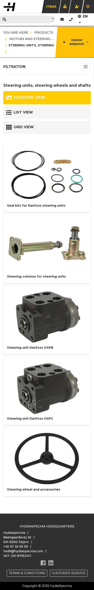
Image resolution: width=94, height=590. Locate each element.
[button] (71, 19)
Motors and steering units (35, 39)
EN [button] (85, 16)
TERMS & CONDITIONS (27, 573)
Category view (29, 97)
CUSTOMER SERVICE (68, 573)
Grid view (24, 127)
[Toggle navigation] (86, 66)
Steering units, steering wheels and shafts (50, 45)
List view (23, 112)
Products (43, 32)
